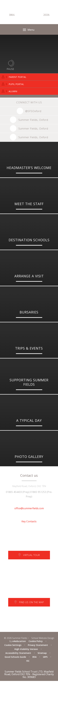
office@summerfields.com (29, 508)
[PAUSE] (10, 63)
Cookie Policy (36, 641)
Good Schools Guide (15, 656)
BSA (34, 656)
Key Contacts (29, 521)
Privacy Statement (38, 645)
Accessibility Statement (18, 652)
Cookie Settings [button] (12, 645)
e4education (19, 641)
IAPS (45, 656)
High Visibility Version (26, 649)
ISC (28, 660)
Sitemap (42, 652)
